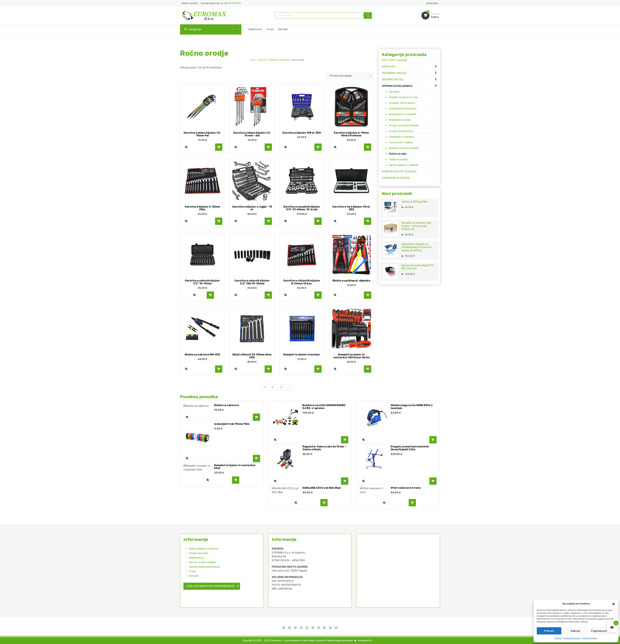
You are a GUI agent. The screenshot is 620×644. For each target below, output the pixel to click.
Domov (253, 60)
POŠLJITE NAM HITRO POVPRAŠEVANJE (210, 586)
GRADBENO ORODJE (394, 73)
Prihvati (549, 630)
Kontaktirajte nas (221, 3)
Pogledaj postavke (602, 630)
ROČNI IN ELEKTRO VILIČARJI (399, 171)
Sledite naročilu (190, 3)
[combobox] (349, 75)
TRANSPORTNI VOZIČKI (395, 177)
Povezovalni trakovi (401, 142)
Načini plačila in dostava (203, 548)
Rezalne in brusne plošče (404, 148)
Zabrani (575, 630)
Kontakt (283, 29)
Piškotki (558, 638)
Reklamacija (196, 557)
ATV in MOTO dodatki (394, 60)
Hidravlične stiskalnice (402, 108)
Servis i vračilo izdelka (202, 562)
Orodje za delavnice (401, 131)
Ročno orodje (398, 153)
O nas (270, 29)
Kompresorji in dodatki (402, 114)
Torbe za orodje (398, 159)
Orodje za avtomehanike (404, 125)
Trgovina (262, 60)
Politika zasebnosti (572, 638)
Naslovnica (255, 29)
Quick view (186, 147)
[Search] (368, 15)
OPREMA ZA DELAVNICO (279, 60)
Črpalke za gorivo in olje (403, 97)
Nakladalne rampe (400, 119)
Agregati (394, 91)
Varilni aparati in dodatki (403, 165)
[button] (613, 603)
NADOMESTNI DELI (393, 79)
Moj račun (433, 3)
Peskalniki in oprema (401, 136)
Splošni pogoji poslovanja (204, 566)
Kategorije (195, 29)
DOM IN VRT (389, 66)
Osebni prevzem (589, 638)
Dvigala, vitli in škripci (402, 102)
